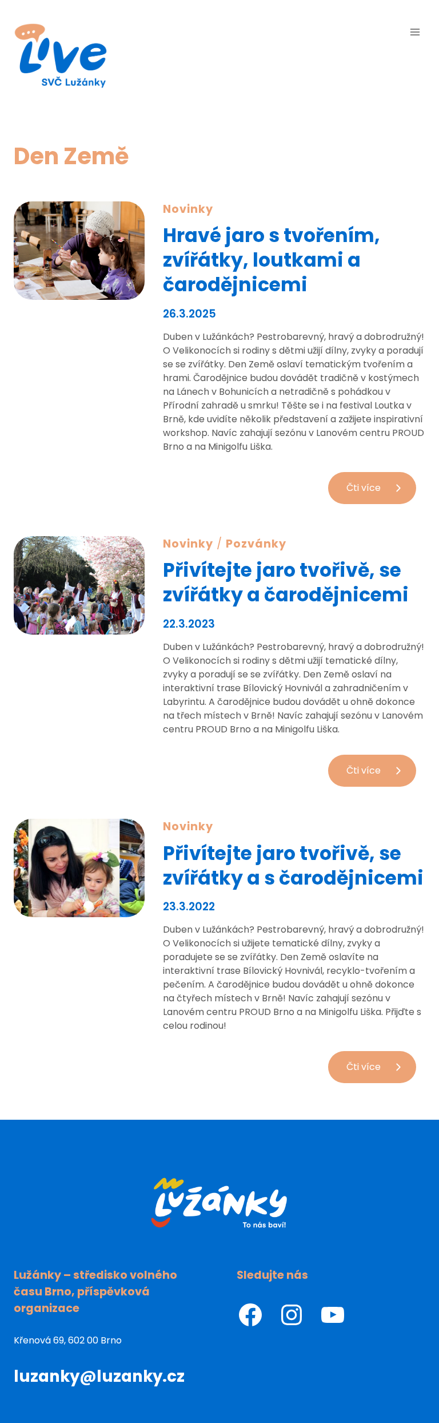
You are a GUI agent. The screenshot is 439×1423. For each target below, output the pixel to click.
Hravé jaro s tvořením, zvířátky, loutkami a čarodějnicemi (271, 260)
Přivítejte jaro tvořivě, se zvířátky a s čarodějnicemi (293, 865)
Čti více (381, 492)
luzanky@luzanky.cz (99, 1376)
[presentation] (79, 250)
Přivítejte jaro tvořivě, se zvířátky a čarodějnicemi (286, 582)
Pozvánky (256, 544)
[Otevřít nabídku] (414, 32)
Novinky (188, 209)
